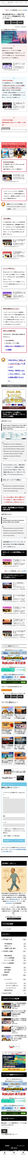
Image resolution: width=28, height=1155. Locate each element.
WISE (15, 679)
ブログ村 (24, 10)
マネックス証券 (18, 650)
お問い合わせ (14, 1148)
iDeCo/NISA (15, 899)
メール (4, 822)
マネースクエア (10, 901)
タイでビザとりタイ (7, 690)
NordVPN (21, 674)
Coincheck (9, 903)
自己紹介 (7, 1145)
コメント (6, 797)
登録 (4, 1131)
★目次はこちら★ (13, 386)
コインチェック (21, 667)
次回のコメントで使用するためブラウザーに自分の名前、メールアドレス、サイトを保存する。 (14, 830)
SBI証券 (17, 655)
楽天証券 (18, 660)
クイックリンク (20, 1145)
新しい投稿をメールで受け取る (12, 835)
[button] (24, 929)
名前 (4, 816)
